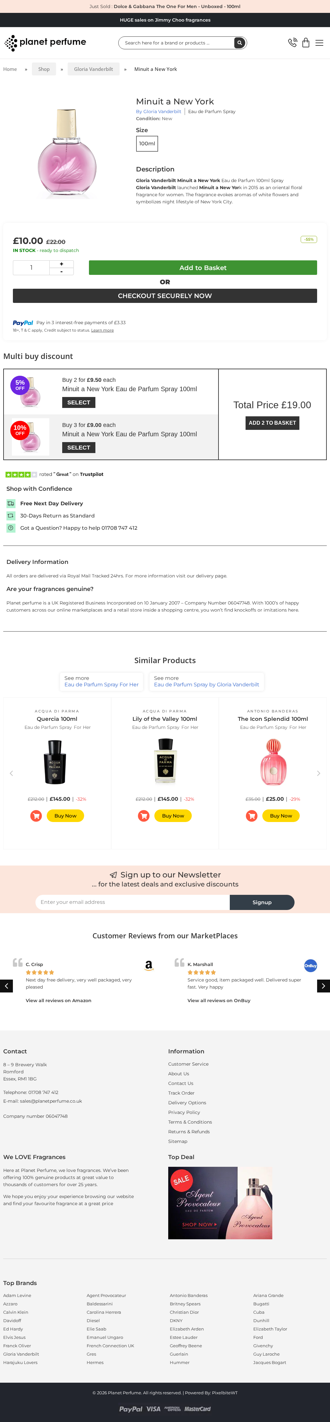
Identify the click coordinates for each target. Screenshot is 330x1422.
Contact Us (180, 1083)
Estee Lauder (184, 1337)
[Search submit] (239, 42)
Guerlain (179, 1354)
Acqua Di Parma (57, 711)
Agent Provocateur (106, 1295)
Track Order (181, 1093)
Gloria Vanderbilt (93, 69)
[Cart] (306, 43)
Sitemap (177, 1141)
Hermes (95, 1362)
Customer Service (188, 1064)
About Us (178, 1074)
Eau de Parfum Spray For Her (101, 681)
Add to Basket (203, 268)
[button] (319, 773)
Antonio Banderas (273, 711)
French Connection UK (110, 1345)
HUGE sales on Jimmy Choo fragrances (165, 20)
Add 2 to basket (272, 423)
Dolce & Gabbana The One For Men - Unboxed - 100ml (177, 6)
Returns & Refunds (189, 1132)
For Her (82, 727)
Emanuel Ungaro (105, 1337)
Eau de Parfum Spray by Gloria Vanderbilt (206, 681)
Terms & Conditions (190, 1122)
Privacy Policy (184, 1112)
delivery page (211, 576)
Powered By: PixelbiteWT (211, 1392)
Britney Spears (185, 1303)
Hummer (179, 1362)
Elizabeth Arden (187, 1328)
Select (78, 402)
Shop (44, 69)
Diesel (93, 1320)
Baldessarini (100, 1303)
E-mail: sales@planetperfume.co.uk (42, 1101)
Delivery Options (187, 1103)
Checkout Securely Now (165, 296)
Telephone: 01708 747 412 (30, 1092)
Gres (91, 1354)
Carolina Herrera (104, 1312)
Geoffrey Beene (186, 1345)
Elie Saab (96, 1328)
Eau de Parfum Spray (212, 111)
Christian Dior (184, 1312)
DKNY (176, 1320)
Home (10, 69)
